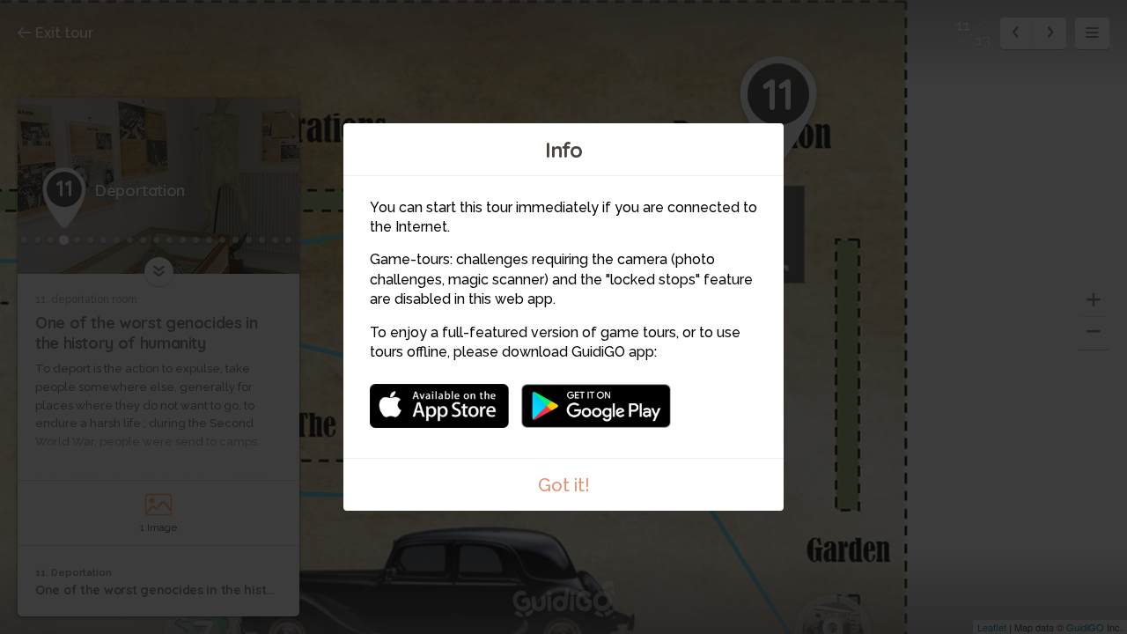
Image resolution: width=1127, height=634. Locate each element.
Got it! (564, 485)
